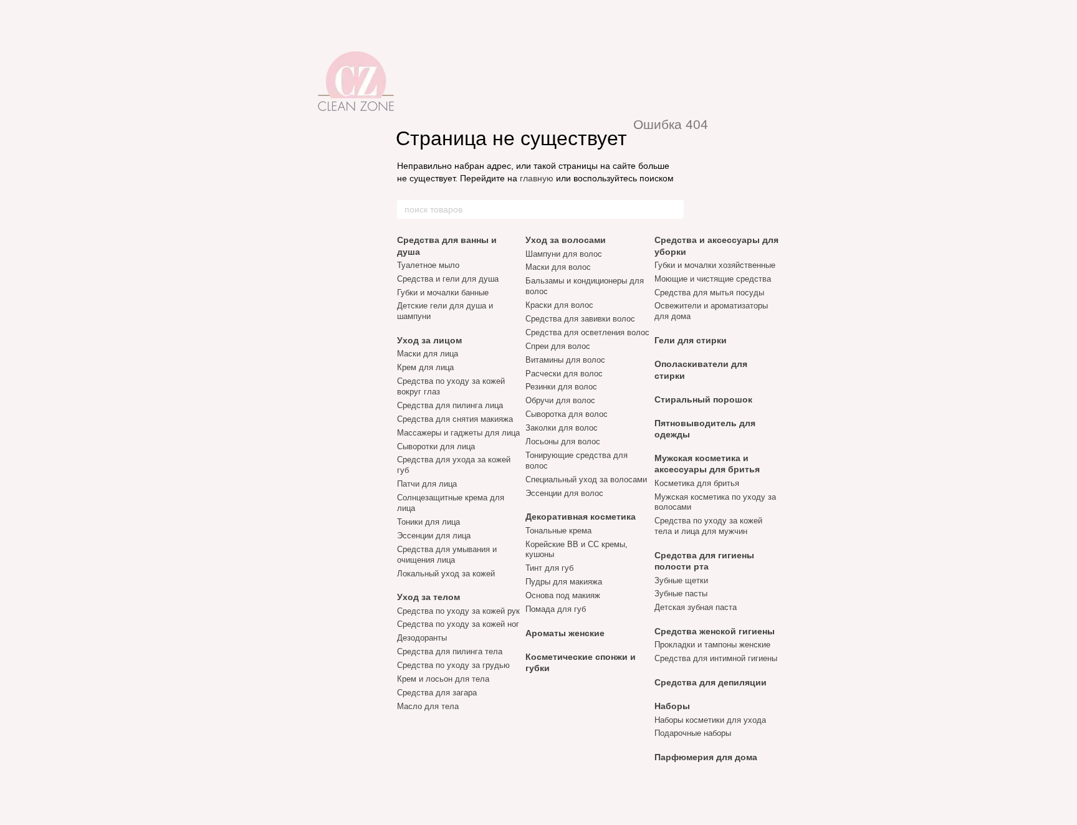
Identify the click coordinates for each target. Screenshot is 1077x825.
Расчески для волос (564, 373)
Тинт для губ (549, 568)
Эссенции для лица (434, 535)
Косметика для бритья (696, 483)
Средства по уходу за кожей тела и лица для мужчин (708, 526)
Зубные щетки (681, 580)
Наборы (672, 706)
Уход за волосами (565, 240)
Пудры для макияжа (563, 581)
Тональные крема (558, 530)
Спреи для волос (557, 346)
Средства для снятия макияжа (455, 419)
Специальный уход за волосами (586, 479)
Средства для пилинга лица (450, 405)
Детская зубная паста (695, 607)
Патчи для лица (427, 484)
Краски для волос (559, 305)
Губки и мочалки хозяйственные (714, 265)
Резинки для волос (561, 386)
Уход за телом (428, 597)
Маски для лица (427, 353)
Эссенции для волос (564, 493)
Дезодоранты (422, 637)
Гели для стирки (690, 340)
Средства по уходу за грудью (453, 665)
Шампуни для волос (563, 254)
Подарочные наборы (692, 733)
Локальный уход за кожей (446, 573)
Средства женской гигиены (714, 631)
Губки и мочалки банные (443, 292)
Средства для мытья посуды (709, 292)
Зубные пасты (680, 593)
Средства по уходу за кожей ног (458, 624)
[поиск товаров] (674, 209)
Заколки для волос (561, 427)
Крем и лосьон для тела (443, 679)
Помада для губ (555, 609)
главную (536, 178)
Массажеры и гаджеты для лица (458, 432)
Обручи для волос (560, 400)
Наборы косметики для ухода (710, 720)
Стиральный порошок (703, 399)
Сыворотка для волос (566, 414)
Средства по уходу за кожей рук (458, 611)
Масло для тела (428, 706)
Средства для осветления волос (587, 332)
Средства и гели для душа (448, 279)
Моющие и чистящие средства (712, 279)
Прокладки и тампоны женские (712, 644)
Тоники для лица (428, 522)
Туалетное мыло (428, 265)
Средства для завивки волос (580, 318)
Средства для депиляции (710, 682)
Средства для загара (437, 692)
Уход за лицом (429, 340)
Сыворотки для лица (436, 446)
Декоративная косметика (580, 517)
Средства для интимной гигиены (715, 658)
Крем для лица (425, 367)
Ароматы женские (565, 633)
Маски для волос (558, 267)
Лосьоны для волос (562, 441)
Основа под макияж (562, 595)
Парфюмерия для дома (705, 757)
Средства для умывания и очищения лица (447, 555)
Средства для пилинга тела (449, 651)
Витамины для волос (565, 360)
